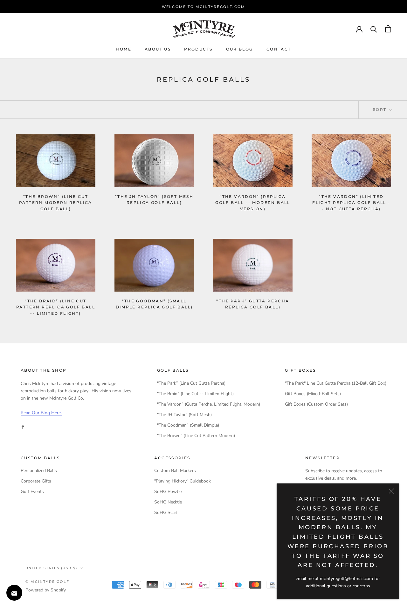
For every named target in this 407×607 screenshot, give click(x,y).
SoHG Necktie (168, 502)
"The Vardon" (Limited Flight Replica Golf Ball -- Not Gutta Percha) (351, 203)
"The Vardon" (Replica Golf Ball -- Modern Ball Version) (252, 203)
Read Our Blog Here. (41, 413)
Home (123, 49)
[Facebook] (23, 426)
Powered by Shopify (45, 590)
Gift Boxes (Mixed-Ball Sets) (313, 394)
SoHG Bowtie (168, 492)
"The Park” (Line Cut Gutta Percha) (191, 383)
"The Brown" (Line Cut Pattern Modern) (196, 436)
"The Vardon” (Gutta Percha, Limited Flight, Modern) (208, 404)
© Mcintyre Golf (47, 581)
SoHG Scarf (166, 512)
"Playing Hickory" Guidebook (182, 481)
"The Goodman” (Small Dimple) (188, 425)
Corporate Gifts (36, 481)
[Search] (373, 28)
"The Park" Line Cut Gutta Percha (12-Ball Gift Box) (335, 383)
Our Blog (239, 49)
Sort (380, 109)
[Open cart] (388, 28)
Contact (278, 49)
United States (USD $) (51, 568)
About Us (158, 49)
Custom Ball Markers (175, 471)
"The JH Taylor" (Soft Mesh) (184, 415)
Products (198, 49)
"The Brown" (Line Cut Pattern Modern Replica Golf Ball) (55, 203)
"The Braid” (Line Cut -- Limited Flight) (195, 394)
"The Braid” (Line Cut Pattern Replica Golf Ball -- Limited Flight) (55, 307)
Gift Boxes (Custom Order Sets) (316, 404)
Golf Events (32, 492)
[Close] (391, 491)
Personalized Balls (39, 471)
